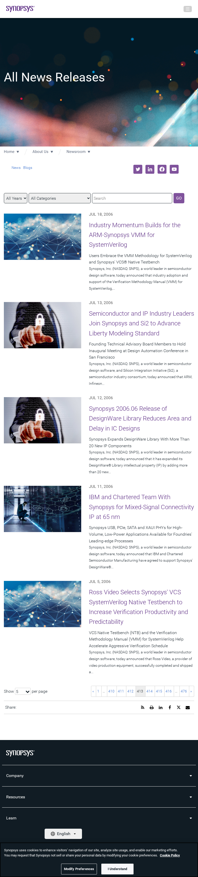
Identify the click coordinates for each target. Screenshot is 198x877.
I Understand (117, 869)
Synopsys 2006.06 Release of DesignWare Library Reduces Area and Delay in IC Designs (140, 418)
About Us (40, 151)
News (16, 168)
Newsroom (76, 151)
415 (159, 691)
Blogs (27, 168)
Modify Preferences (79, 869)
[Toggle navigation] (188, 9)
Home (9, 151)
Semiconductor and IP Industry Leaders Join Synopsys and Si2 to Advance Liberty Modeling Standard (141, 323)
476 (184, 691)
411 (121, 691)
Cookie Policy (170, 855)
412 (130, 691)
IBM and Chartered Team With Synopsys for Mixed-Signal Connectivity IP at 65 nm (141, 507)
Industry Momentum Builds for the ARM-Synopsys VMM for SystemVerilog (134, 235)
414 (149, 691)
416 (169, 691)
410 (111, 691)
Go (179, 198)
